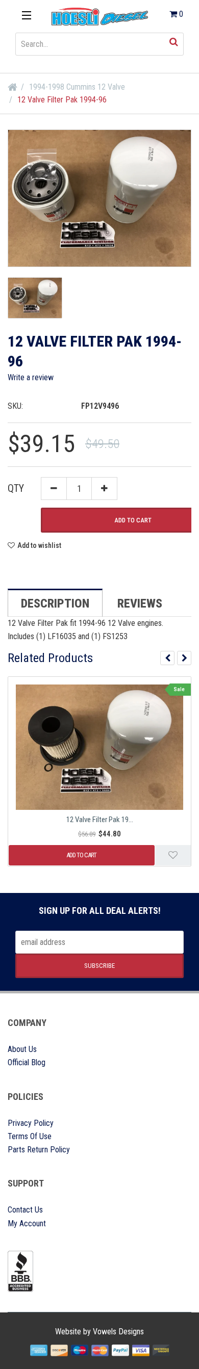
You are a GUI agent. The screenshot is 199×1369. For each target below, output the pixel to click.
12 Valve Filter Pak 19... (99, 819)
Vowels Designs (118, 1331)
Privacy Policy (31, 1123)
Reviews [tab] (139, 603)
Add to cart (81, 855)
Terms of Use (30, 1136)
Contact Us (25, 1210)
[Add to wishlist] (173, 855)
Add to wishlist (39, 545)
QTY (16, 488)
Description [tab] (55, 603)
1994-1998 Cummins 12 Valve (77, 87)
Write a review (31, 377)
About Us (22, 1049)
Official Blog (26, 1062)
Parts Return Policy (39, 1149)
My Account (27, 1223)
